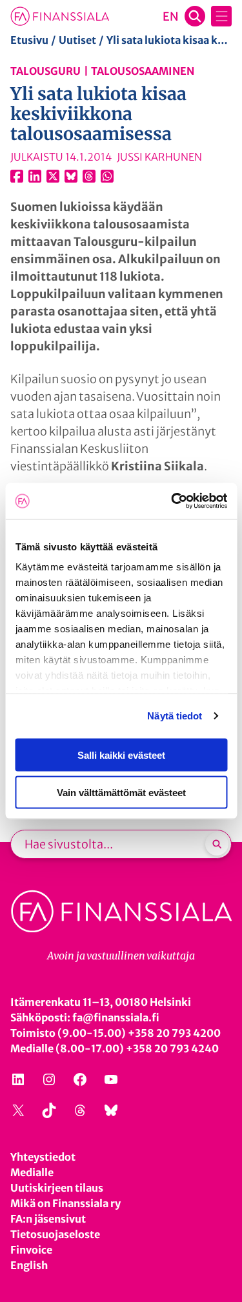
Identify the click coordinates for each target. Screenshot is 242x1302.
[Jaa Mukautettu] (89, 176)
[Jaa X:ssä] (52, 176)
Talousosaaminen (142, 71)
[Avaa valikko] (221, 16)
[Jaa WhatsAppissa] (107, 176)
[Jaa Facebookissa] (16, 176)
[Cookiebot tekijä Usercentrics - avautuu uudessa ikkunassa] (172, 501)
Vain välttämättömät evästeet (121, 792)
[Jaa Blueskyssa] (71, 176)
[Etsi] (216, 844)
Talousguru (45, 71)
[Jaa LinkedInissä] (34, 176)
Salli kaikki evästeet (121, 754)
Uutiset (77, 40)
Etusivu (29, 40)
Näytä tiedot (174, 715)
